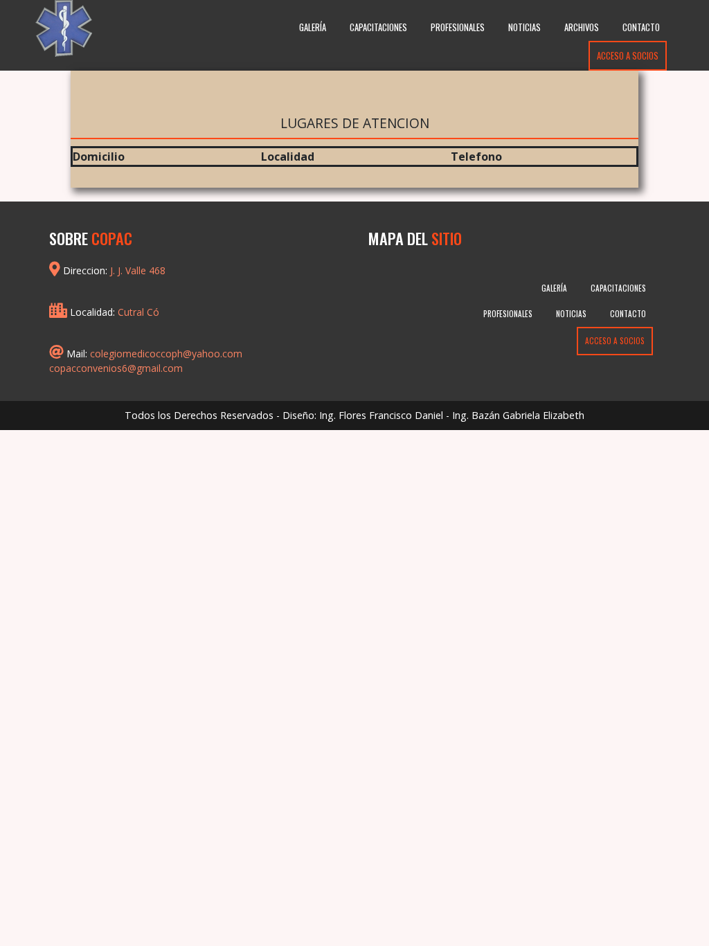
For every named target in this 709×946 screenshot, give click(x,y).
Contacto (641, 27)
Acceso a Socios (627, 55)
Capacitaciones (378, 27)
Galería (312, 27)
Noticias (524, 27)
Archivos (581, 27)
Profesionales (458, 27)
